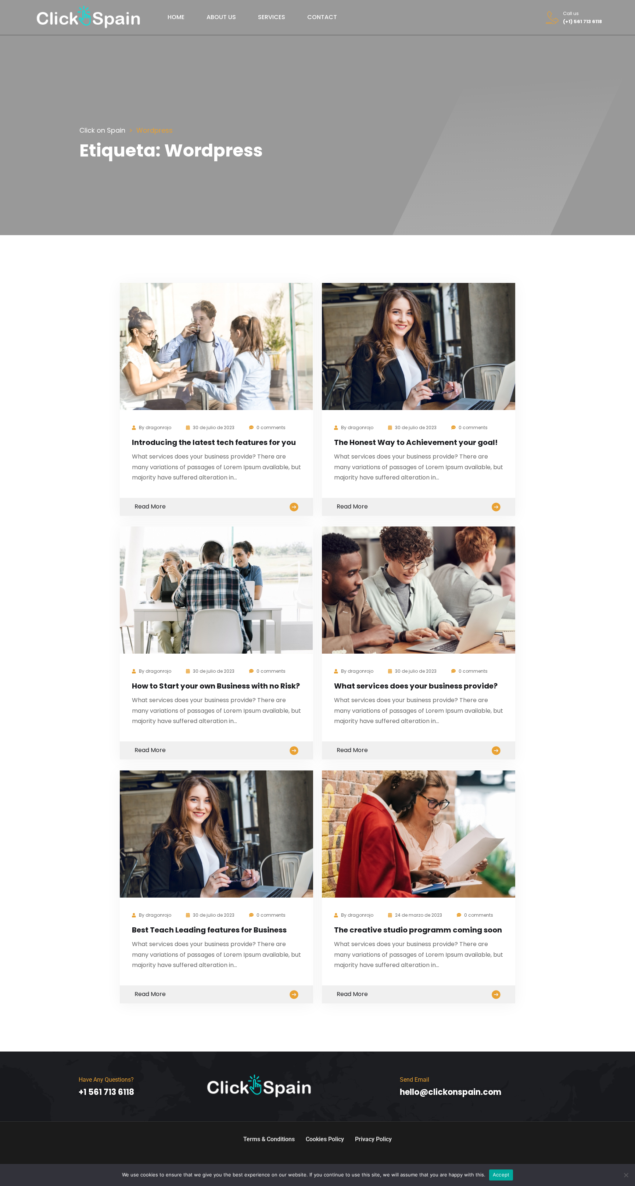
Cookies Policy (325, 1139)
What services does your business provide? (416, 686)
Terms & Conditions (269, 1139)
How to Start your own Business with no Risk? (216, 686)
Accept (501, 1175)
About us (221, 17)
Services (271, 17)
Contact (322, 17)
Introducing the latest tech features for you (214, 442)
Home (176, 17)
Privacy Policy (373, 1139)
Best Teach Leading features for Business (209, 930)
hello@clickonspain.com (450, 1092)
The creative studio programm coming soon (418, 930)
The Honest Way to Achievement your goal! (416, 442)
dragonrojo (158, 427)
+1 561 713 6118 (106, 1092)
